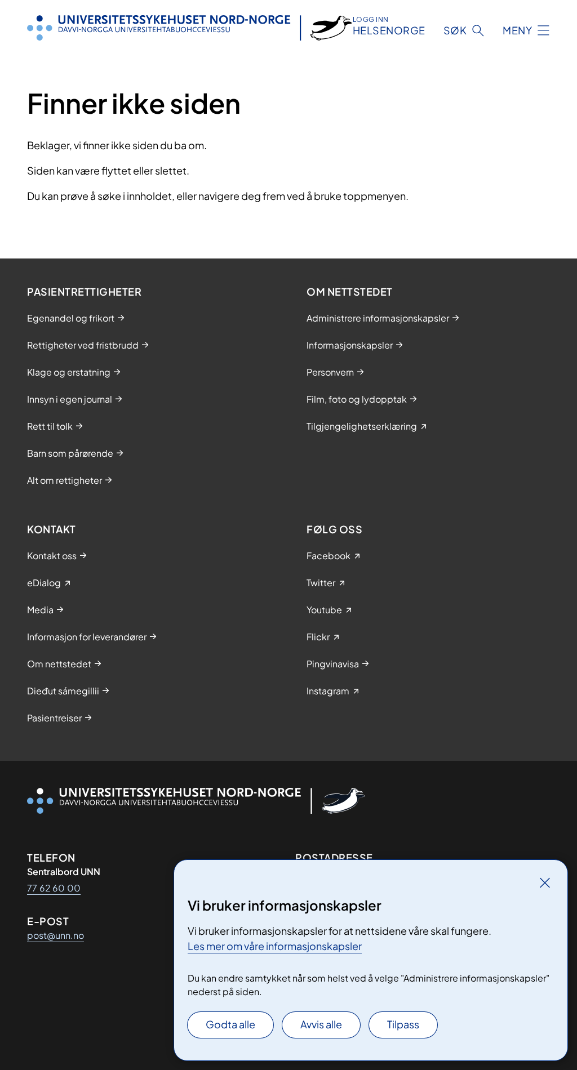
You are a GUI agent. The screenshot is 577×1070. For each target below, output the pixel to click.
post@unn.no (55, 935)
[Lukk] (545, 882)
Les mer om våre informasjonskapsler (275, 945)
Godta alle (230, 1024)
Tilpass (403, 1024)
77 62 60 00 (54, 888)
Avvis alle (321, 1024)
